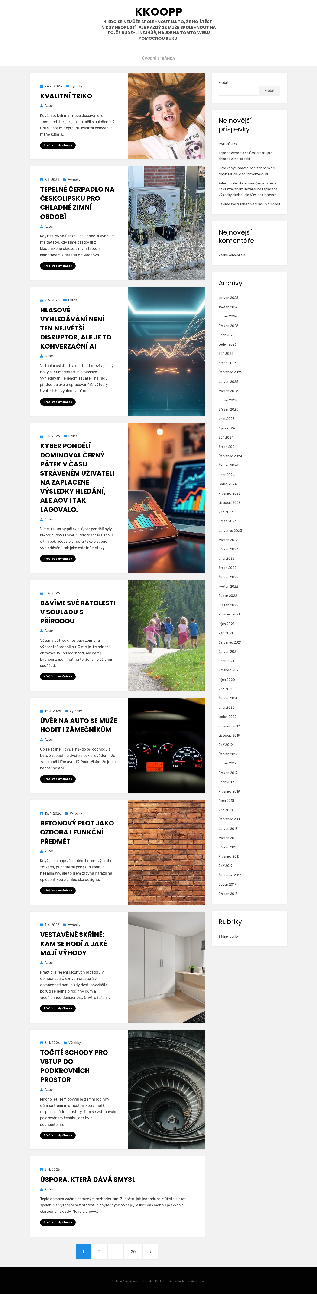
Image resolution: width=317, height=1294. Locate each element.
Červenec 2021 (230, 642)
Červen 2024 (228, 465)
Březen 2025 (228, 410)
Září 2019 (226, 745)
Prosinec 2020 (230, 670)
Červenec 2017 (230, 875)
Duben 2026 (228, 316)
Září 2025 (226, 354)
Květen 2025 (228, 391)
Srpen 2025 (227, 363)
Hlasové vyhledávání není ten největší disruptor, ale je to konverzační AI (75, 328)
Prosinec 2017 (229, 857)
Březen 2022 (228, 605)
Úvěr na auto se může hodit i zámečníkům (78, 725)
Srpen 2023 (227, 521)
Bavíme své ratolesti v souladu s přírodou (77, 612)
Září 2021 (226, 633)
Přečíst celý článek (58, 145)
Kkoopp (158, 11)
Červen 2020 (228, 698)
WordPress (198, 1281)
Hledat (224, 83)
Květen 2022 (228, 587)
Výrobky (77, 86)
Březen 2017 (228, 894)
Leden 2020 (228, 717)
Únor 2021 (226, 661)
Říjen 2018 (226, 801)
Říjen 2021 (226, 624)
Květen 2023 (228, 540)
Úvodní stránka (158, 58)
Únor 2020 (227, 708)
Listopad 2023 (230, 503)
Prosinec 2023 (230, 493)
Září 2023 (226, 512)
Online (72, 300)
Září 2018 (226, 810)
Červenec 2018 (230, 819)
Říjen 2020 (227, 680)
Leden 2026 (228, 344)
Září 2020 (226, 689)
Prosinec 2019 (229, 726)
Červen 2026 (228, 298)
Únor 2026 (227, 335)
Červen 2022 (228, 577)
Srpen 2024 (227, 447)
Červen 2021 (228, 652)
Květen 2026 (228, 307)
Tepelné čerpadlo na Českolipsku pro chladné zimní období (77, 203)
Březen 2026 (228, 326)
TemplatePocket (153, 1281)
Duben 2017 (227, 885)
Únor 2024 (227, 475)
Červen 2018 (228, 829)
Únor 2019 (226, 782)
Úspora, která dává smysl (87, 1179)
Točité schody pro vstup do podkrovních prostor (74, 1066)
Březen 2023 (228, 549)
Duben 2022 (228, 596)
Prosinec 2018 (229, 791)
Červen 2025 (228, 382)
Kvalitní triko (66, 96)
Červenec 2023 (230, 531)
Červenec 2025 (230, 372)
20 (136, 1251)
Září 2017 (226, 866)
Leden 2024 (228, 484)
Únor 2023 (227, 559)
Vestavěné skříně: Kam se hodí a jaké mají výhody (73, 943)
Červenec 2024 (230, 456)
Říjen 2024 (227, 428)
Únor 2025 (227, 419)
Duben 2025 (228, 400)
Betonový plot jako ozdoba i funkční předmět (77, 832)
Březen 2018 (228, 847)
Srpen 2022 (227, 568)
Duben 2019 (227, 763)
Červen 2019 (228, 754)
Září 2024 (226, 438)
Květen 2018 (228, 838)
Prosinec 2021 (229, 614)
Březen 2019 (228, 773)
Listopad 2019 (229, 736)
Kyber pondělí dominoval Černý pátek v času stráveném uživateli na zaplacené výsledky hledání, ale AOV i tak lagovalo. (77, 477)
